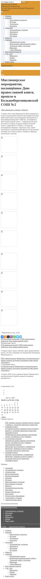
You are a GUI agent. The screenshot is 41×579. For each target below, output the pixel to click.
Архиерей (9, 28)
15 (15, 407)
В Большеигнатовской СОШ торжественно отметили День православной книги (17, 346)
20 (10, 410)
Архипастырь (10, 472)
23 (18, 410)
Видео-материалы (12, 474)
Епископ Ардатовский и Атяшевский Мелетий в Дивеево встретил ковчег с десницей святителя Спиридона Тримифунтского (19, 457)
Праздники (9, 494)
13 (10, 407)
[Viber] (11, 336)
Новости (8, 38)
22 (15, 410)
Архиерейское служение (19, 30)
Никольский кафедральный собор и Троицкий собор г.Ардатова (23, 45)
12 (7, 407)
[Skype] (17, 336)
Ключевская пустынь (17, 42)
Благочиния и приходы (18, 20)
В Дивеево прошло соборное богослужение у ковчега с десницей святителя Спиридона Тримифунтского (22, 431)
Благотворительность (13, 52)
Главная (8, 16)
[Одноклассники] (5, 336)
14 (13, 407)
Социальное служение (13, 498)
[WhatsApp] (14, 336)
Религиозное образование (14, 496)
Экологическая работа (13, 500)
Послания (13, 36)
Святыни (8, 40)
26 (7, 412)
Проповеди (14, 32)
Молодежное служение (14, 484)
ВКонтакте (9, 517)
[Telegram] (20, 336)
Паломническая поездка (14, 488)
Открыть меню (6, 65)
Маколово (13, 48)
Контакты (13, 26)
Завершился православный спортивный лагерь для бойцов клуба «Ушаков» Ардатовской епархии (20, 443)
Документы (14, 24)
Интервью (13, 34)
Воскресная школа (12, 476)
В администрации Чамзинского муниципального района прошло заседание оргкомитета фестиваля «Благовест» (19, 368)
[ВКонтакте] (2, 336)
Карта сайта (9, 62)
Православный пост (12, 492)
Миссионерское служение (11, 110)
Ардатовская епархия (9, 507)
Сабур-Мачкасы (15, 50)
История (13, 22)
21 (13, 410)
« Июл (3, 417)
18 (5, 410)
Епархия (8, 18)
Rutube (7, 519)
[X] (8, 336)
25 (5, 412)
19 (7, 410)
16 (18, 407)
